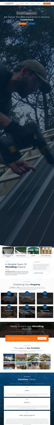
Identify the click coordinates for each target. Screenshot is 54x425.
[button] (47, 4)
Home (17, 3)
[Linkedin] (50, 1)
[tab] (41, 262)
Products (21, 3)
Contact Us (32, 3)
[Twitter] (48, 1)
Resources (27, 3)
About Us (38, 3)
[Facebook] (45, 1)
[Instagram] (47, 1)
